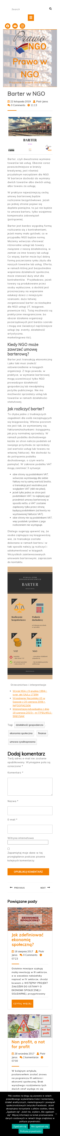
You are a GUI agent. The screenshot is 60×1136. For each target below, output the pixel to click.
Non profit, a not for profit (28, 1044)
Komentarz (15, 772)
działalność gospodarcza (29, 724)
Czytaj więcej (23, 1004)
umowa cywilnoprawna (22, 741)
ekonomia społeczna (21, 733)
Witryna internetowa (21, 838)
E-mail (12, 819)
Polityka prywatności (30, 1131)
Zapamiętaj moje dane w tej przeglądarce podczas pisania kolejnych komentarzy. (26, 856)
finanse (42, 733)
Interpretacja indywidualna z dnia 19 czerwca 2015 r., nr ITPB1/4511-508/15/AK (32, 712)
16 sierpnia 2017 (24, 951)
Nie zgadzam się (39, 1126)
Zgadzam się (19, 1126)
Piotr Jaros (42, 101)
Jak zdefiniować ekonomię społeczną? (27, 939)
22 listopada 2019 (20, 101)
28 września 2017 (24, 1053)
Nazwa (13, 801)
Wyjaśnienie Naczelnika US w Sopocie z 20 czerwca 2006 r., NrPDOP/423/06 (29, 702)
